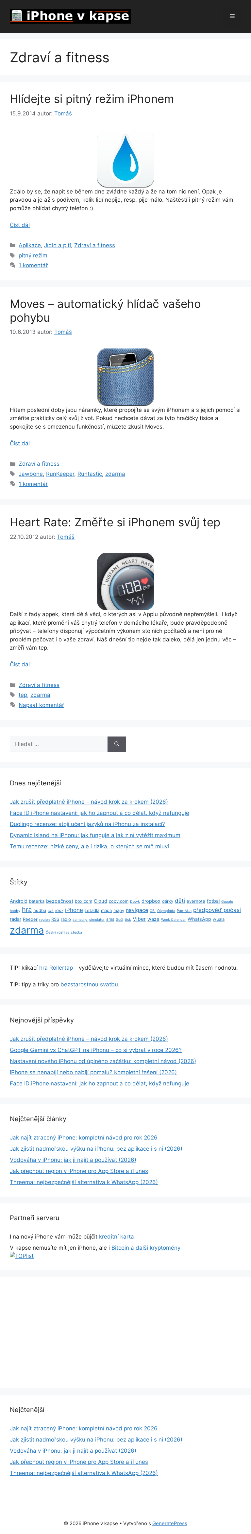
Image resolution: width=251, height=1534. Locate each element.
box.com (83, 901)
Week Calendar (173, 920)
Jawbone (31, 474)
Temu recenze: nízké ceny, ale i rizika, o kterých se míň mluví (89, 846)
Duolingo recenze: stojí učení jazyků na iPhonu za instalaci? (87, 824)
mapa (106, 910)
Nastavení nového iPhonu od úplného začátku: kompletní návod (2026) (103, 1061)
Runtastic (89, 474)
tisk (128, 920)
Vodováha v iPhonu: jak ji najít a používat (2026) (73, 1160)
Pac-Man (184, 911)
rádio (66, 919)
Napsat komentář (41, 705)
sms (110, 919)
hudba (39, 910)
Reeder (30, 919)
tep (23, 695)
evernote (196, 901)
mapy (118, 910)
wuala (219, 919)
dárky (167, 901)
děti (180, 901)
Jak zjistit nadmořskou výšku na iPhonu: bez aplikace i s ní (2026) (96, 1148)
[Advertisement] (125, 1333)
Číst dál (20, 225)
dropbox (151, 901)
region (44, 920)
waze (153, 919)
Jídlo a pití (57, 245)
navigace (137, 910)
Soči (119, 920)
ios (51, 910)
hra (27, 910)
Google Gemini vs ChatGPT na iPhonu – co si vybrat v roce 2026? (96, 1050)
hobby (15, 911)
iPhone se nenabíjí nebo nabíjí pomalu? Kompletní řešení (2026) (93, 1072)
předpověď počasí (217, 910)
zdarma (115, 474)
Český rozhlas (57, 932)
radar (15, 919)
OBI (153, 911)
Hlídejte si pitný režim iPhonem (92, 99)
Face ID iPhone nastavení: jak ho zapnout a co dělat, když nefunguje (99, 813)
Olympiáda (166, 911)
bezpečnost (59, 901)
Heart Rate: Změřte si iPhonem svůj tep (115, 522)
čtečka (76, 932)
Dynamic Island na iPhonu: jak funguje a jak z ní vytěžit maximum (95, 835)
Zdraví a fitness (94, 245)
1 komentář (33, 265)
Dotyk (135, 901)
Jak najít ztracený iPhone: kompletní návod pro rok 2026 (84, 1137)
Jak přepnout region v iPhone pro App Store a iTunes (79, 1171)
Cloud (100, 901)
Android (18, 901)
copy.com (118, 901)
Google (227, 901)
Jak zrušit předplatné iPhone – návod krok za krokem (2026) (89, 801)
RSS (55, 919)
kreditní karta (116, 1236)
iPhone (74, 910)
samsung (80, 920)
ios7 (59, 910)
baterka (36, 901)
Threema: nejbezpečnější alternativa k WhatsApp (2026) (84, 1182)
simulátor (97, 920)
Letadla (92, 910)
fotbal (213, 901)
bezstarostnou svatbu (89, 984)
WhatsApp (199, 919)
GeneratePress (169, 1523)
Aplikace (30, 245)
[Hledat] (117, 744)
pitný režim (33, 255)
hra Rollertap (56, 967)
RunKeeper (60, 474)
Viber (139, 919)
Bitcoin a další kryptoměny (145, 1247)
